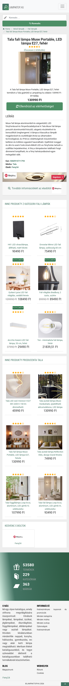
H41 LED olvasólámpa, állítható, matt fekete (18, 246)
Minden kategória (44, 616)
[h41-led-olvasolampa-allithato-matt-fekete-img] (18, 230)
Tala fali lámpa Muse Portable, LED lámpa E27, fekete (18, 455)
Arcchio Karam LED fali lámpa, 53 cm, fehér (18, 342)
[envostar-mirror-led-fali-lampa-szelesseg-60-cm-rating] (50, 216)
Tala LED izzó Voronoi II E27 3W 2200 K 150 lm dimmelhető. (18, 404)
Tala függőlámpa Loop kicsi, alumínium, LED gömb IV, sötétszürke (18, 505)
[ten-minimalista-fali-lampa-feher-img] (50, 326)
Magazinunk (7, 670)
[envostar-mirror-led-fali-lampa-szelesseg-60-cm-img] (50, 230)
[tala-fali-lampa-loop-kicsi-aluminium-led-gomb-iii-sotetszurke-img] (50, 488)
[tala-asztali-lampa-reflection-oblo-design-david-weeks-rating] (50, 423)
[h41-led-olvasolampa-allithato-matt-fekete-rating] (18, 216)
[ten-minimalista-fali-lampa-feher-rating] (50, 312)
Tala (15, 164)
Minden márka (43, 619)
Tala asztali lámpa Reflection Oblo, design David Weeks (50, 453)
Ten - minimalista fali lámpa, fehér (50, 342)
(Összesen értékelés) (34, 50)
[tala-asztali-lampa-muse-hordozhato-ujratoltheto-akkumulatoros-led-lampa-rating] (50, 372)
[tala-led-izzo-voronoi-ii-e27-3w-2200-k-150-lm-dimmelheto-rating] (18, 372)
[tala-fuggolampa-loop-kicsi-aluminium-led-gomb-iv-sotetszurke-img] (18, 488)
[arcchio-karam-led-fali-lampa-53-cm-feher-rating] (18, 312)
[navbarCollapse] (62, 6)
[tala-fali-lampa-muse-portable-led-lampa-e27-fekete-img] (18, 437)
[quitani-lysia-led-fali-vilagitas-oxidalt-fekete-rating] (18, 264)
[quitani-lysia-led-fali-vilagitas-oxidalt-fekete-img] (18, 278)
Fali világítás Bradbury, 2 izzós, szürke (50, 294)
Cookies (40, 673)
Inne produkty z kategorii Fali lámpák (27, 203)
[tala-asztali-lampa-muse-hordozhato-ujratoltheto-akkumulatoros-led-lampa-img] (50, 386)
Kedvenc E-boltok (15, 525)
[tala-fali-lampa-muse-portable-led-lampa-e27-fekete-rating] (18, 423)
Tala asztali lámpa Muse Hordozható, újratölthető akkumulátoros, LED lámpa (50, 404)
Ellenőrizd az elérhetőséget (36, 106)
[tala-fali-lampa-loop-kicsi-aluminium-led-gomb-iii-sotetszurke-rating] (50, 474)
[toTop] (65, 684)
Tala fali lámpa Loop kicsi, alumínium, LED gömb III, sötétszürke (50, 505)
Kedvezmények (43, 630)
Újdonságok (42, 626)
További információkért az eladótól (31, 188)
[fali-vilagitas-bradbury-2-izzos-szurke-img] (50, 278)
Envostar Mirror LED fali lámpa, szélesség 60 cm (50, 246)
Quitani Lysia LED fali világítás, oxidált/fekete (18, 294)
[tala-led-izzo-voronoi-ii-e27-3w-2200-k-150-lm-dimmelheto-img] (18, 386)
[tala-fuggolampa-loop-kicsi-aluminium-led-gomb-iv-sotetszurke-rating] (18, 474)
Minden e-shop (43, 623)
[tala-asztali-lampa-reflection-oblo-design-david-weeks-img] (50, 437)
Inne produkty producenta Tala (24, 360)
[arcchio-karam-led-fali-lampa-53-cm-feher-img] (18, 326)
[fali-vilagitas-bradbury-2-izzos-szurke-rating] (50, 264)
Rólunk (40, 670)
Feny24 (15, 167)
